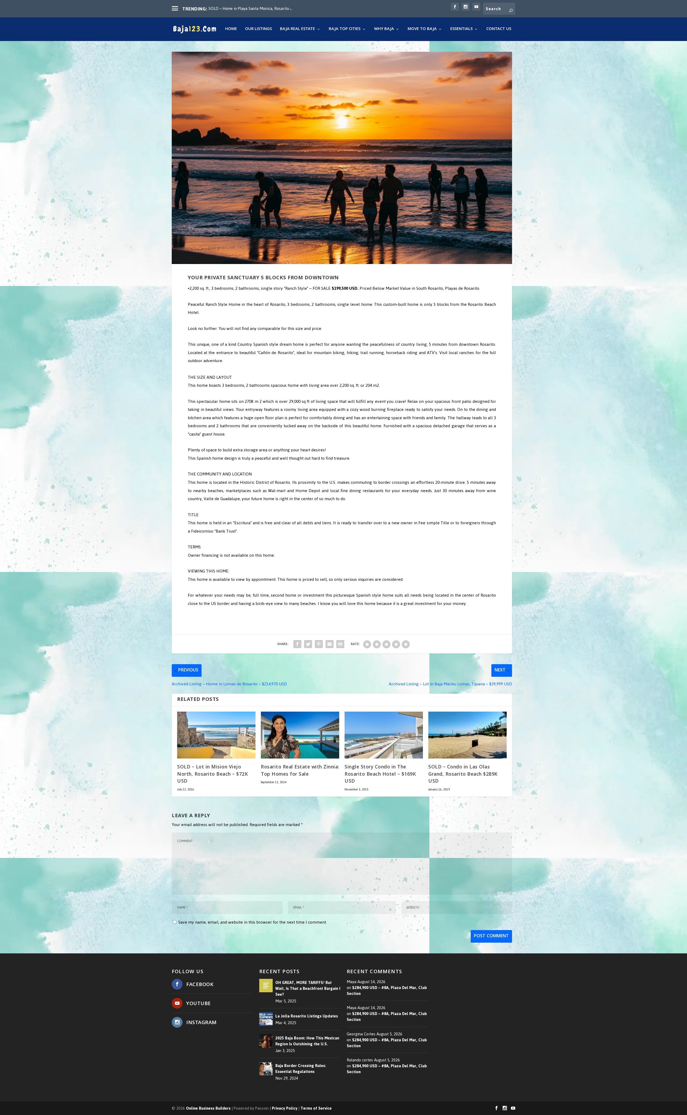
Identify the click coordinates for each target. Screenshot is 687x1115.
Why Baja (384, 30)
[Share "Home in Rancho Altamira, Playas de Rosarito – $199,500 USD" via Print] (340, 644)
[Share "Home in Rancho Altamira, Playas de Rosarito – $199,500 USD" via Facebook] (297, 644)
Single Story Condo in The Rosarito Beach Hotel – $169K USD (380, 774)
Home (231, 30)
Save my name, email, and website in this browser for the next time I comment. (252, 922)
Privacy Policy (284, 1108)
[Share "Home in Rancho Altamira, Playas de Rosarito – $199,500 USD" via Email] (329, 644)
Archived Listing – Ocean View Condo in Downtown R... (256, 8)
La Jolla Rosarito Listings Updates (306, 1016)
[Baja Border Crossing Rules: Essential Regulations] (266, 1068)
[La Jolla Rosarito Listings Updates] (266, 1019)
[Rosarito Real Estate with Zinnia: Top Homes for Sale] (300, 735)
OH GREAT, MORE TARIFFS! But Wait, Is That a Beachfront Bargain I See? (307, 988)
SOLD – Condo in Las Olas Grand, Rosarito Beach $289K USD (463, 774)
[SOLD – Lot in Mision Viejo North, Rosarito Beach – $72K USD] (216, 735)
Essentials (461, 30)
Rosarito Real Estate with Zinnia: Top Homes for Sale (300, 771)
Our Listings (258, 30)
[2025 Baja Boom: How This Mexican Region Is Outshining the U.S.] (266, 1041)
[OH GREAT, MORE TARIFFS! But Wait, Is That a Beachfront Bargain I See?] (266, 985)
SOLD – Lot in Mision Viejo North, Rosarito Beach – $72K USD (212, 774)
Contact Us (498, 30)
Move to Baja (422, 30)
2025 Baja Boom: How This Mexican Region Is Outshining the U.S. (307, 1041)
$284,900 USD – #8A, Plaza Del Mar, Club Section (387, 990)
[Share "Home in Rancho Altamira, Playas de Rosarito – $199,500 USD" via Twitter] (308, 644)
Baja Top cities (344, 30)
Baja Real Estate (297, 30)
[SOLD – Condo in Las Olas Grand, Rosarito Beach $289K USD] (467, 735)
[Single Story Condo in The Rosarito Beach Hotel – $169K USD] (384, 735)
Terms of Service (316, 1108)
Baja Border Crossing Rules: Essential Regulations (300, 1068)
